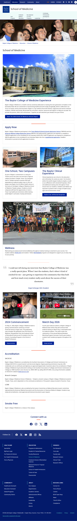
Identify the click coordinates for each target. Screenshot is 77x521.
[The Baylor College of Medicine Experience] (38, 75)
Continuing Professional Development (46, 16)
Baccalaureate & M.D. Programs (30, 16)
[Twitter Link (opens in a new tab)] (41, 424)
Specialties (7, 448)
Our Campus (32, 486)
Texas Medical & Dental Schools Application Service (45, 131)
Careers (55, 491)
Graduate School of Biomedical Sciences (37, 461)
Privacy (66, 513)
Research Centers (58, 457)
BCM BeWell (37, 253)
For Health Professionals (11, 457)
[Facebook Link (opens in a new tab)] (31, 424)
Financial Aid (32, 475)
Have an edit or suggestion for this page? (11, 516)
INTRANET (58, 2)
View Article (11, 343)
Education (15, 2)
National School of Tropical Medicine (36, 465)
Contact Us (56, 486)
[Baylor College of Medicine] (6, 9)
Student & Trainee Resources (37, 451)
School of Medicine (32, 43)
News (54, 497)
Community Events (9, 494)
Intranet (72, 513)
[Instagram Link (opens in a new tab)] (36, 424)
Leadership (37, 18)
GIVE (48, 2)
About (37, 2)
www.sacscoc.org (23, 371)
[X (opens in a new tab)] (66, 2)
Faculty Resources (34, 454)
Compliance (56, 503)
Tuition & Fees (33, 472)
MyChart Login (8, 451)
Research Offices (58, 463)
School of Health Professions (37, 469)
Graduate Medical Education (21, 16)
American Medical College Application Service (18, 133)
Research (22, 2)
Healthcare (7, 2)
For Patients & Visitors (10, 454)
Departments (32, 489)
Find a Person (57, 489)
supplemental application (52, 137)
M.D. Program (13, 17)
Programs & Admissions (35, 448)
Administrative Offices (35, 494)
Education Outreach (10, 489)
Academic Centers (34, 491)
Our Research (57, 448)
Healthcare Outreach (10, 486)
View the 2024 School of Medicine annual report (22, 116)
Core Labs (56, 451)
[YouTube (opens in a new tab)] (69, 2)
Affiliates (31, 497)
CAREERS (53, 2)
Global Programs (9, 491)
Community (30, 2)
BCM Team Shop (58, 494)
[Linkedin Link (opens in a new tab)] (46, 424)
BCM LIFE (18, 253)
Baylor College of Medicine (10, 43)
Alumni (31, 506)
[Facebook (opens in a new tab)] (63, 2)
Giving (30, 503)
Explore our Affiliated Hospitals (54, 194)
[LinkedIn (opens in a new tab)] (71, 2)
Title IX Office (57, 500)
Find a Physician (8, 460)
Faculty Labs (56, 454)
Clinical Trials (57, 460)
